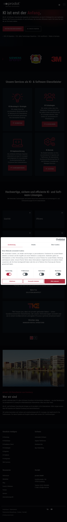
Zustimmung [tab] (11, 244)
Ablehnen (12, 281)
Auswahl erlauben (33, 281)
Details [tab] (33, 244)
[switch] (25, 274)
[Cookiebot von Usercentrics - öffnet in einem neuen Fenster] (57, 239)
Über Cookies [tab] (55, 244)
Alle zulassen (55, 281)
